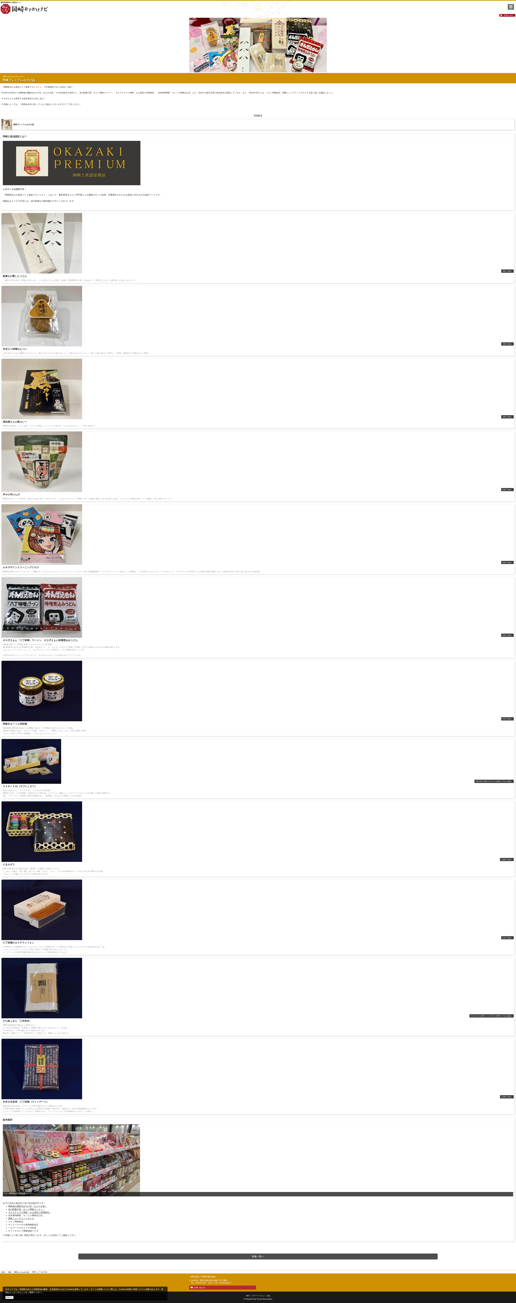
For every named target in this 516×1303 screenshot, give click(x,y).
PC (269, 1296)
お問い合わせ (199, 1287)
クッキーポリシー (17, 1292)
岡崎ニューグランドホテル (21, 1218)
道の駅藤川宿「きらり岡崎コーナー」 (26, 1209)
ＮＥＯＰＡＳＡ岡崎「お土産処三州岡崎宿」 (29, 1212)
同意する (9, 1297)
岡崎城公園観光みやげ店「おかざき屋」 (27, 1206)
